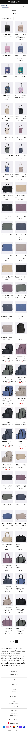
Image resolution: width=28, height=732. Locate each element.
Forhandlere (14, 687)
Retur (14, 701)
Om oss (14, 691)
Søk (14, 679)
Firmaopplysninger (13, 706)
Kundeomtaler (14, 684)
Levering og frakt (14, 698)
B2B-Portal (14, 710)
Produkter (14, 689)
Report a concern (14, 715)
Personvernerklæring (14, 703)
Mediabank (14, 713)
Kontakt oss (14, 682)
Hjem (13, 10)
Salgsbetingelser (14, 696)
